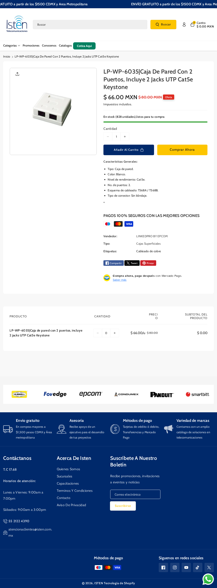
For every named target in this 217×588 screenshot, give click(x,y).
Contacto (63, 498)
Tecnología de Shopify (119, 583)
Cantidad (110, 129)
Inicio (6, 56)
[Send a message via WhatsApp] (208, 579)
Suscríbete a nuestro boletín (133, 461)
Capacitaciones (68, 483)
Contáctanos (17, 458)
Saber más (120, 280)
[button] (202, 24)
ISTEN (98, 583)
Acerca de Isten (74, 458)
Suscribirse (123, 506)
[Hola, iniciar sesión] (184, 24)
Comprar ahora (182, 150)
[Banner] (19, 394)
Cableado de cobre (148, 251)
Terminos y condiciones (75, 491)
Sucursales (64, 476)
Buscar (166, 24)
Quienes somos (68, 469)
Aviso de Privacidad (71, 505)
